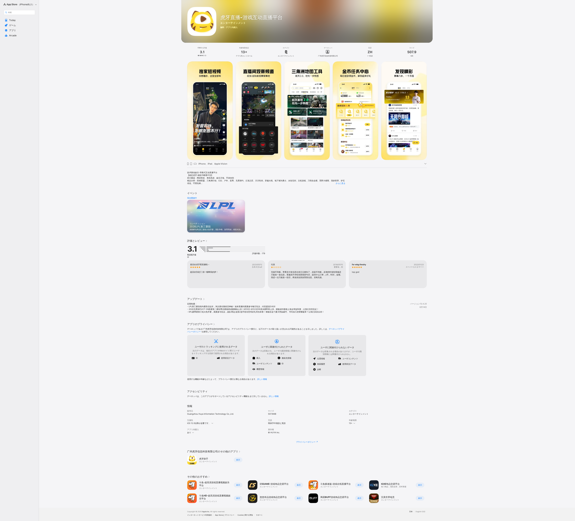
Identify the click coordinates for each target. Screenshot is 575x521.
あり (189, 432)
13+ (350, 423)
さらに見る (340, 183)
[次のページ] (430, 274)
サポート (259, 515)
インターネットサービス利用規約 (199, 515)
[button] (19, 20)
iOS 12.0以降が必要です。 (198, 423)
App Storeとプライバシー (224, 515)
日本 (411, 511)
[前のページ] (184, 274)
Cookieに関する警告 (245, 515)
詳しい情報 (262, 379)
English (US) (420, 511)
